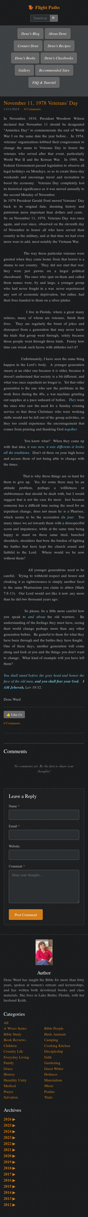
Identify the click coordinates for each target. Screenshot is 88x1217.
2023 (9, 1137)
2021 (9, 1149)
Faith (48, 1057)
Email (14, 826)
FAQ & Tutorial (44, 82)
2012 (9, 1204)
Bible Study (13, 1034)
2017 (9, 1174)
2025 (9, 1125)
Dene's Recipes (59, 45)
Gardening (52, 1062)
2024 (9, 1131)
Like (14, 714)
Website (14, 846)
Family (9, 1062)
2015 (9, 1186)
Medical (10, 1085)
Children (10, 1045)
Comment (17, 866)
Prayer (8, 1091)
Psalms (49, 1091)
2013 (9, 1198)
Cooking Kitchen (57, 1045)
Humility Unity (15, 1080)
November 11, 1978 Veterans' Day (41, 102)
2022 (9, 1143)
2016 (9, 1180)
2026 (9, 1119)
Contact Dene (28, 45)
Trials (48, 1097)
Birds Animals (55, 1034)
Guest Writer (53, 1068)
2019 (9, 1161)
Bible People (54, 1028)
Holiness (50, 1074)
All (6, 1022)
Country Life (13, 1051)
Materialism (53, 1080)
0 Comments (32, 109)
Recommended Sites (54, 70)
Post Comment (26, 914)
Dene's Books (25, 57)
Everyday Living (16, 1057)
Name (14, 806)
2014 (9, 1192)
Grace (8, 1068)
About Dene (58, 33)
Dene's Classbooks (58, 57)
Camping (51, 1039)
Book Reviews (15, 1039)
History (9, 1074)
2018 (9, 1168)
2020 (9, 1155)
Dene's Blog (30, 33)
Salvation (11, 1097)
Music (49, 1085)
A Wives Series (15, 1028)
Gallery (24, 70)
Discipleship (53, 1051)
